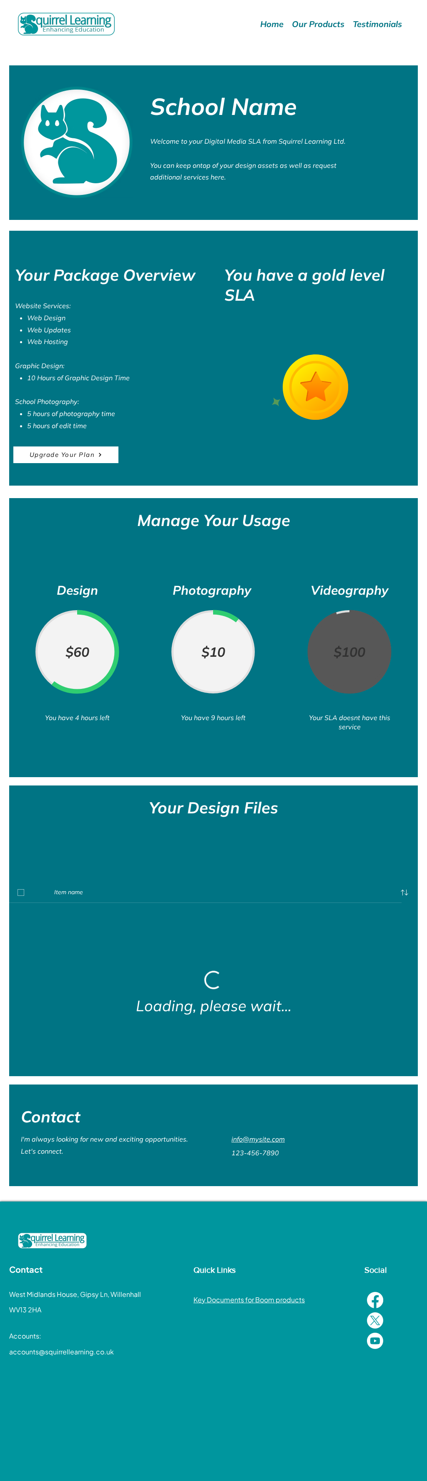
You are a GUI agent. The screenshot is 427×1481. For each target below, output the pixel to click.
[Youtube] (375, 1341)
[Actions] (213, 856)
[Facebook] (375, 1300)
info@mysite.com (258, 1139)
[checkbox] (21, 892)
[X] (375, 1320)
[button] (404, 893)
